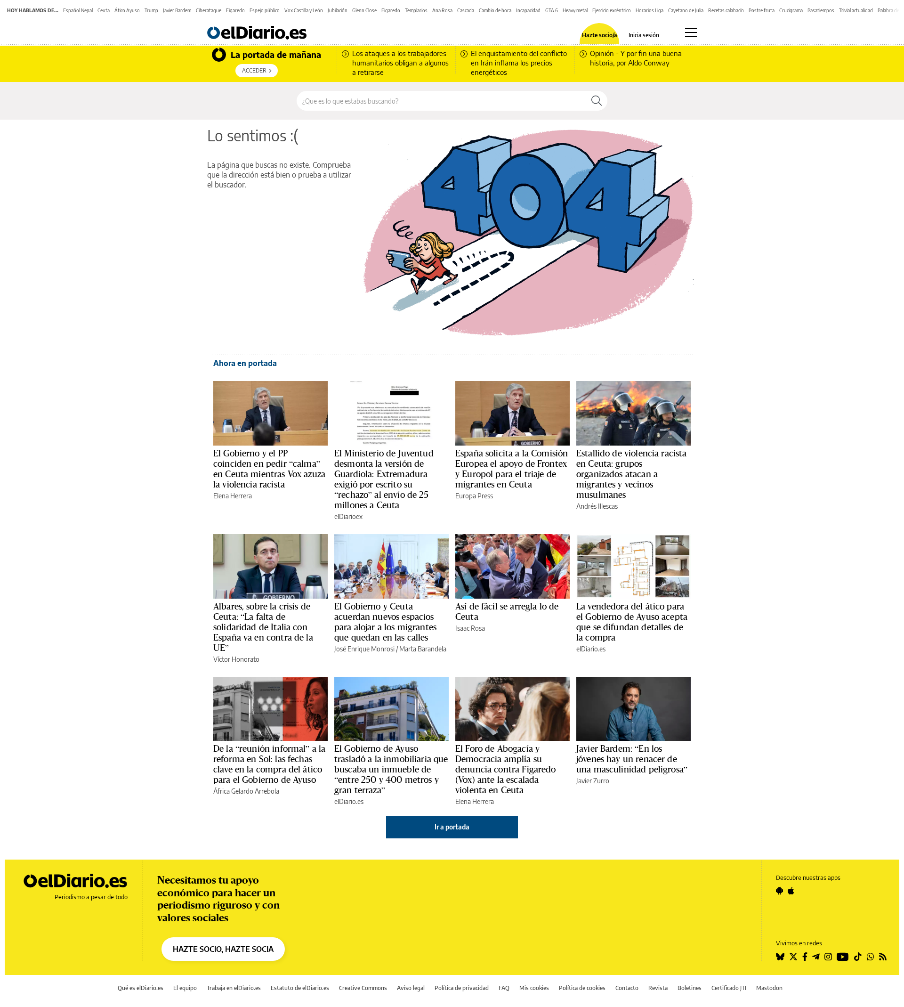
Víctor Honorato (236, 659)
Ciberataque (208, 10)
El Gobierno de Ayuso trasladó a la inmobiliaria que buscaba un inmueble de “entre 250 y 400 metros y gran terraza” (391, 769)
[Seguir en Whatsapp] (870, 956)
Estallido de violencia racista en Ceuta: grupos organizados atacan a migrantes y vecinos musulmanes (631, 473)
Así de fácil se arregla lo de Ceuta (506, 611)
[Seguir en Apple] (791, 890)
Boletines (690, 987)
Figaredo (235, 10)
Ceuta (103, 10)
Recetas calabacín (726, 10)
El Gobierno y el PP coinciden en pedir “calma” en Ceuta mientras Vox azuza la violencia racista (269, 468)
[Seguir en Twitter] (793, 956)
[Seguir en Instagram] (828, 956)
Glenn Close (364, 10)
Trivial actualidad (856, 10)
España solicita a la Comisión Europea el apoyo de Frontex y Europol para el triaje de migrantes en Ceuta (511, 468)
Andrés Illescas (597, 506)
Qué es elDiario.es (140, 987)
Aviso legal (411, 987)
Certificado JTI (728, 987)
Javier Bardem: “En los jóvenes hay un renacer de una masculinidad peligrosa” (631, 759)
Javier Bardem (177, 10)
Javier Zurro (592, 781)
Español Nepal (78, 10)
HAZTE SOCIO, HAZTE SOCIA (223, 949)
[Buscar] (596, 101)
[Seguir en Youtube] (843, 956)
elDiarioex (348, 516)
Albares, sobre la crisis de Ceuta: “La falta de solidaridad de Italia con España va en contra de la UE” (263, 627)
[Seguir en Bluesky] (780, 956)
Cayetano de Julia (685, 10)
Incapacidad (528, 10)
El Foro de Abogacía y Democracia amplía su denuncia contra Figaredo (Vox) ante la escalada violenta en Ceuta (505, 769)
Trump (151, 10)
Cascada (465, 10)
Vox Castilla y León (303, 10)
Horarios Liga (649, 10)
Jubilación (337, 10)
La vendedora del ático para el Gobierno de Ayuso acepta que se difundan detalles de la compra (631, 622)
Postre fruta (762, 10)
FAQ (504, 987)
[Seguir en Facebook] (804, 956)
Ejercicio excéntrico (611, 10)
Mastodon (769, 987)
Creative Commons (363, 987)
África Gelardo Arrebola (246, 791)
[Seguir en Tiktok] (858, 956)
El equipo (185, 987)
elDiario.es (590, 649)
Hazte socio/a (599, 35)
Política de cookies (582, 987)
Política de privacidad (462, 987)
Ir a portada (452, 827)
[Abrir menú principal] (691, 32)
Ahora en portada (245, 363)
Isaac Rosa (470, 628)
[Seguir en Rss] (883, 956)
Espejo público (265, 10)
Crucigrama (791, 10)
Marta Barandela (422, 649)
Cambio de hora (495, 10)
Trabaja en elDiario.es (234, 987)
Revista (658, 987)
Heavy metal (575, 10)
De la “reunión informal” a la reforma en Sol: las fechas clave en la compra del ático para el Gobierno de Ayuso (269, 764)
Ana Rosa (442, 10)
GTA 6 (551, 10)
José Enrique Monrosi (364, 649)
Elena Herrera (232, 496)
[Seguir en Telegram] (816, 956)
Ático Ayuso (127, 10)
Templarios (416, 10)
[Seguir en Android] (779, 890)
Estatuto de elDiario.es (300, 987)
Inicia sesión (644, 35)
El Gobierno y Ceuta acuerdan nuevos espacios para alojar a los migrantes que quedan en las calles (385, 622)
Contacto (626, 987)
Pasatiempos (820, 10)
